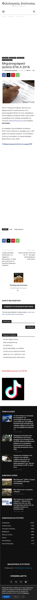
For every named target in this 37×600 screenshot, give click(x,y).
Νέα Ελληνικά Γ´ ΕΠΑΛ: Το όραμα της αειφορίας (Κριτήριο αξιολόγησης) (24, 481)
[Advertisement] (18, 37)
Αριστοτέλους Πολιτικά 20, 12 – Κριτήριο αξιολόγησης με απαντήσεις (27, 256)
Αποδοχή (6, 596)
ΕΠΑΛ (11, 229)
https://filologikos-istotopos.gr (18, 288)
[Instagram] (16, 582)
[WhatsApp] (18, 75)
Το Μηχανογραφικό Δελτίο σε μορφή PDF (17, 144)
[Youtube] (26, 582)
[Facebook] (4, 75)
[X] (8, 75)
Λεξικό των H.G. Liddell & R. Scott (14, 354)
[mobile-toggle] (3, 11)
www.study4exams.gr (10, 342)
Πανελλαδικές (20, 57)
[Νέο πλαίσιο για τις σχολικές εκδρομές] (7, 492)
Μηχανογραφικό (19, 229)
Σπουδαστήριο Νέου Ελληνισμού (14, 357)
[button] (34, 11)
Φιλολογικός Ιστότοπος (11, 70)
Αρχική (4, 16)
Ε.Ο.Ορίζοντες (7, 345)
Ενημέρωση (11, 16)
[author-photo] (18, 282)
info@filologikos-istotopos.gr (23, 568)
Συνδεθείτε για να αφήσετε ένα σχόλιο (18, 306)
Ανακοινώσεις (20, 16)
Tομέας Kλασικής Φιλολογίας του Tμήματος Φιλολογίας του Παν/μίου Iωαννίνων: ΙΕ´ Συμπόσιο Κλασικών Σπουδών (9, 259)
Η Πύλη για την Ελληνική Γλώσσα (14, 351)
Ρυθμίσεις (25, 593)
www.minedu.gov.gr (16, 121)
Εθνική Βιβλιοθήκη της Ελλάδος (13, 348)
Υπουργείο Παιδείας (7, 60)
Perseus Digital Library (10, 339)
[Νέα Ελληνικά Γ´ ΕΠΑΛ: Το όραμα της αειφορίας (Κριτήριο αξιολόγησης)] (7, 482)
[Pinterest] (13, 75)
